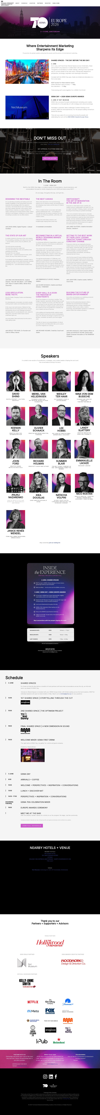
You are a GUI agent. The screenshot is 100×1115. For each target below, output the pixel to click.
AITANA (50, 857)
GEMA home (56, 3)
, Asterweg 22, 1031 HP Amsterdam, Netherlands (50, 870)
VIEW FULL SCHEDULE (31, 825)
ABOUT (17, 3)
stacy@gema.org (22, 1066)
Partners (40, 3)
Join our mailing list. (54, 144)
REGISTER (48, 3)
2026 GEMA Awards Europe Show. (78, 117)
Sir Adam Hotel (50, 853)
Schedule (24, 3)
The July (50, 861)
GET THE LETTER (50, 158)
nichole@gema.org (52, 1064)
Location (32, 3)
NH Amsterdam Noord (50, 855)
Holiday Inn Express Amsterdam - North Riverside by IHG (50, 859)
